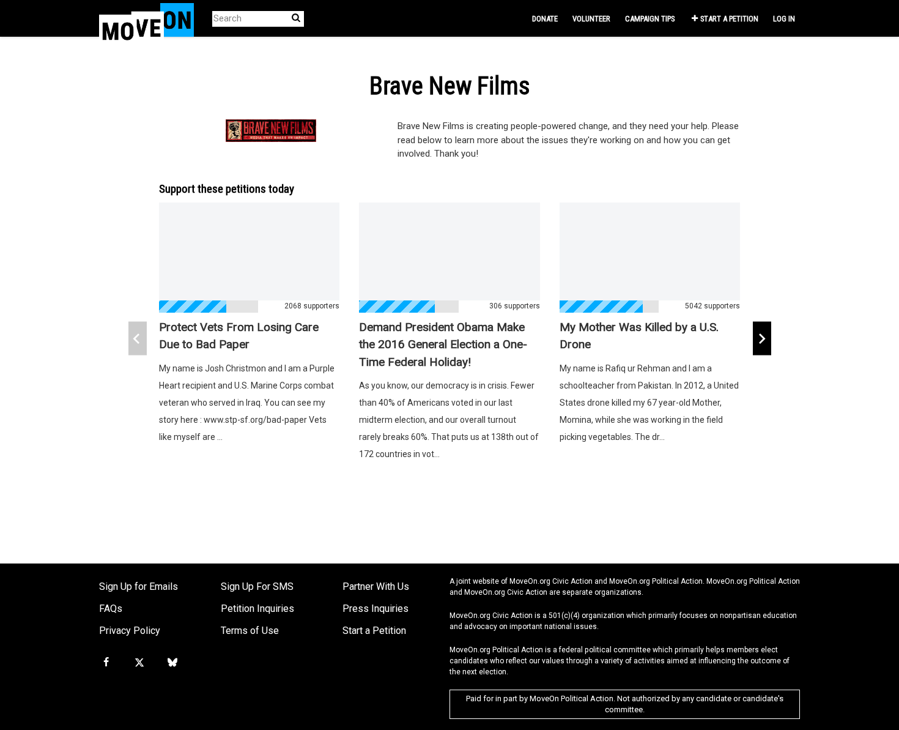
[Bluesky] (172, 663)
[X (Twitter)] (139, 663)
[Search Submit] (296, 18)
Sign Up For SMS (257, 586)
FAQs (110, 608)
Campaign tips (650, 18)
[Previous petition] (137, 339)
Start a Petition (729, 18)
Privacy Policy (129, 630)
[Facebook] (106, 663)
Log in (784, 18)
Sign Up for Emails (138, 586)
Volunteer (591, 18)
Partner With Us (375, 586)
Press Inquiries (375, 608)
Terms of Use (250, 630)
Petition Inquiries (257, 608)
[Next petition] (762, 339)
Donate (545, 18)
